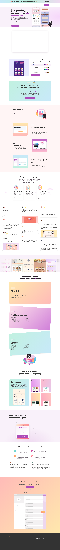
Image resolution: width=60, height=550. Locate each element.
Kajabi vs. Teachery (36, 539)
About (43, 535)
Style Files (44, 539)
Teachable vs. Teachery (37, 535)
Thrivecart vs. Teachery (37, 538)
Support (44, 538)
